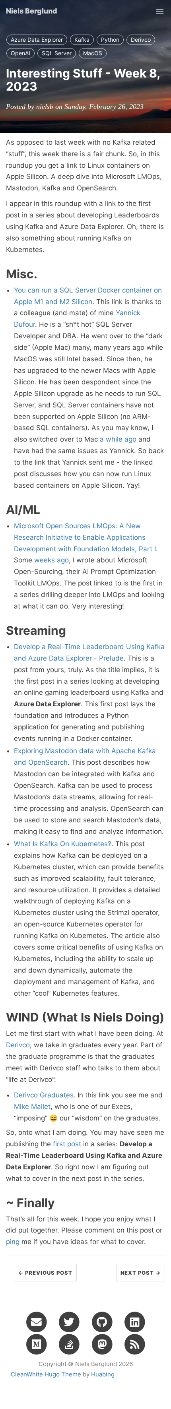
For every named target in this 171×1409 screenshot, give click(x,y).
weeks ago (51, 560)
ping (12, 1242)
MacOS (92, 53)
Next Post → (140, 1272)
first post (67, 1144)
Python (110, 39)
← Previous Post (45, 1272)
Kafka (81, 39)
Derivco (141, 39)
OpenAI (20, 53)
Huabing (103, 1374)
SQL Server (57, 53)
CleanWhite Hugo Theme (46, 1374)
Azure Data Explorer (37, 39)
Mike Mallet (32, 1107)
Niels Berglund (31, 11)
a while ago (118, 439)
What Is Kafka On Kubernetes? (62, 844)
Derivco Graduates (44, 1095)
